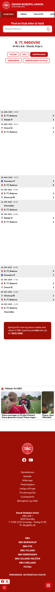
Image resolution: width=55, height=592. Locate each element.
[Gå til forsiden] (21, 5)
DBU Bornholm (27, 542)
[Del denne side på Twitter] (7, 582)
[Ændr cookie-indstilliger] (4, 588)
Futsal (28, 567)
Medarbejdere (28, 485)
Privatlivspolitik (28, 493)
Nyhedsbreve (27, 472)
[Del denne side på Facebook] (2, 582)
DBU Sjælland (27, 563)
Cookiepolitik (27, 497)
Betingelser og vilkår (27, 501)
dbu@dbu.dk (29, 525)
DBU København (27, 555)
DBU (27, 538)
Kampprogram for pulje (36, 61)
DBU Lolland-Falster (27, 559)
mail (36, 330)
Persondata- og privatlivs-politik (27, 575)
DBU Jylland (27, 551)
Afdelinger (27, 481)
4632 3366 (17, 334)
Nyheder (27, 476)
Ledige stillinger (27, 489)
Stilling (13, 54)
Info (25, 54)
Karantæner (13, 61)
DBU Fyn (27, 546)
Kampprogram (39, 54)
